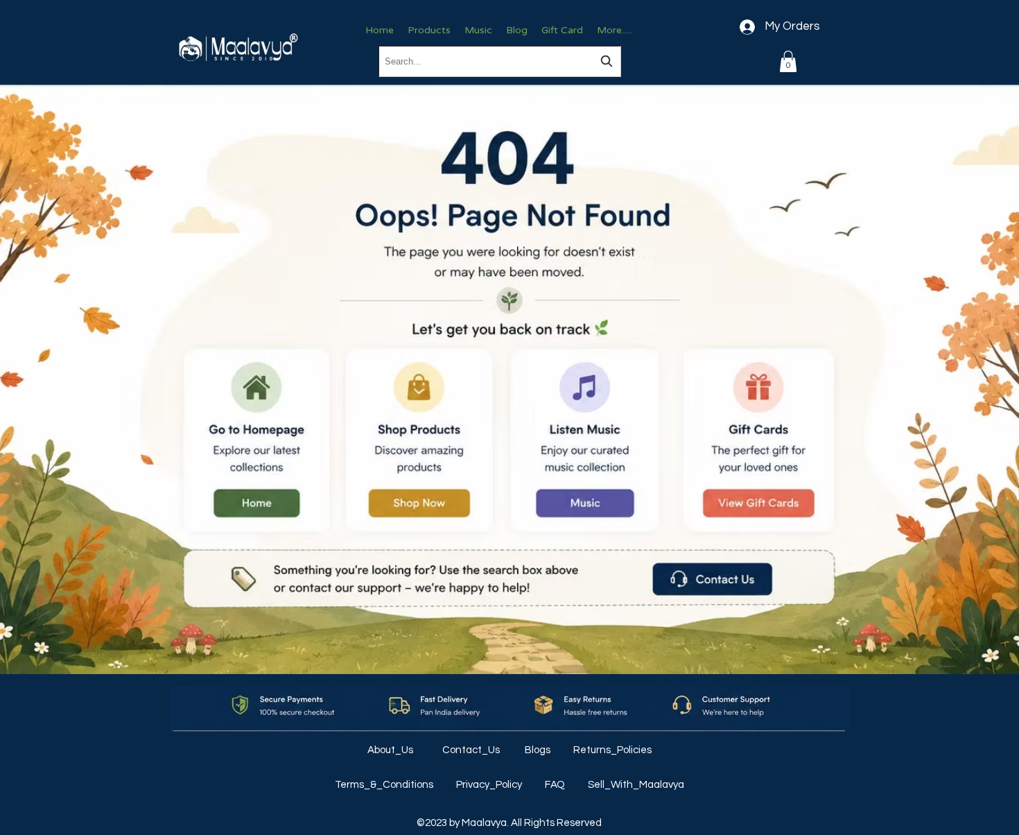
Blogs (538, 750)
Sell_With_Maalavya (636, 785)
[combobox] (499, 61)
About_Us (391, 750)
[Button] (256, 441)
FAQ (556, 785)
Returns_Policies (612, 750)
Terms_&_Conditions (385, 785)
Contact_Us (472, 750)
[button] (788, 61)
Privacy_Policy (490, 785)
